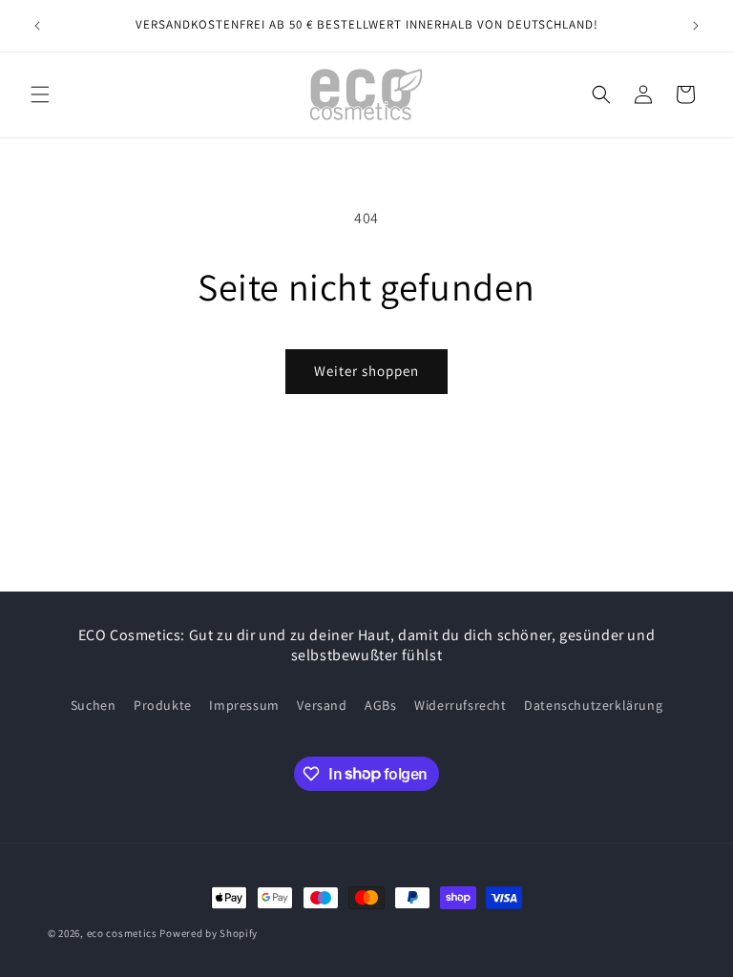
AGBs (380, 705)
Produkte (163, 705)
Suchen (93, 705)
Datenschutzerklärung (593, 705)
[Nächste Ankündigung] (696, 26)
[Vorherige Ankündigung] (37, 26)
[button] (40, 94)
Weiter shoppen (366, 371)
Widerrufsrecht (460, 705)
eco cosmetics (122, 933)
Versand (321, 705)
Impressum (244, 705)
